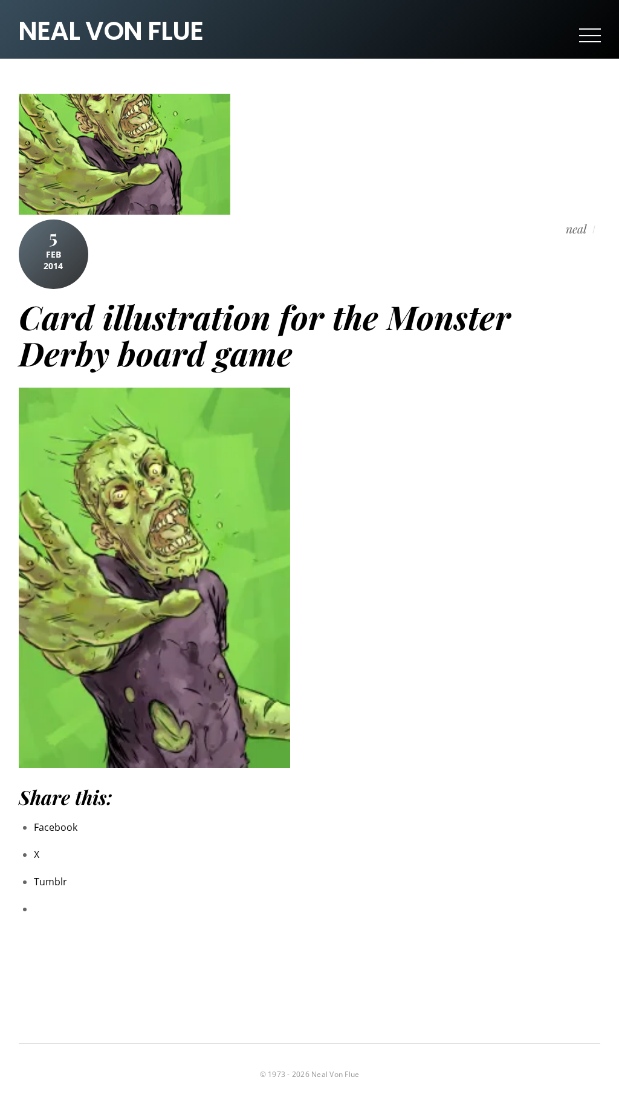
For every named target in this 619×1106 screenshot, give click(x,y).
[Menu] (590, 35)
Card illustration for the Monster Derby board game (265, 334)
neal (576, 229)
